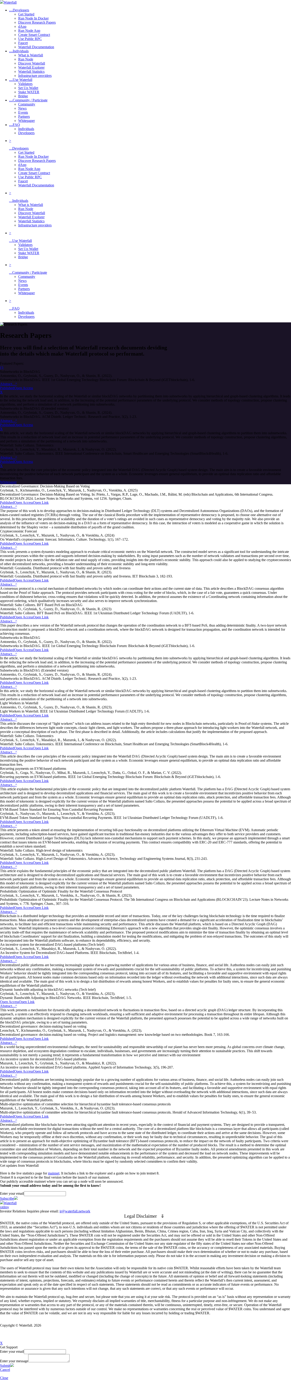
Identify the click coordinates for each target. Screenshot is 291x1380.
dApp (22, 165)
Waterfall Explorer (31, 217)
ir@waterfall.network (75, 1211)
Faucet (23, 181)
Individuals (19, 51)
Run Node (25, 209)
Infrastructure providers (35, 225)
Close (4, 1378)
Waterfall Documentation (36, 185)
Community (26, 277)
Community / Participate (28, 100)
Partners (24, 289)
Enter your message (14, 1361)
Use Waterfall (20, 80)
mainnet (53, 1173)
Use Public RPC (30, 177)
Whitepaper (26, 293)
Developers (19, 10)
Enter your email (12, 1193)
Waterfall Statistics (31, 221)
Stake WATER (28, 253)
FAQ (14, 125)
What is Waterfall (30, 205)
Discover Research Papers (37, 161)
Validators (25, 245)
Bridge (23, 257)
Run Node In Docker (33, 156)
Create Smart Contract (34, 173)
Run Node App (29, 169)
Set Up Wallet (28, 249)
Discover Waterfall (31, 213)
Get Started (26, 152)
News (22, 281)
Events (23, 285)
